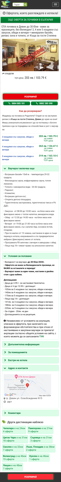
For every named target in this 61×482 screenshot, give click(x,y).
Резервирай (30, 96)
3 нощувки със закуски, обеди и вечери (18, 138)
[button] (55, 4)
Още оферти (30, 19)
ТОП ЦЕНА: (19, 78)
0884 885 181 (18, 103)
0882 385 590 (45, 103)
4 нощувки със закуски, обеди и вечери (18, 148)
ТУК (41, 336)
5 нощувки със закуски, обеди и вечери (18, 158)
